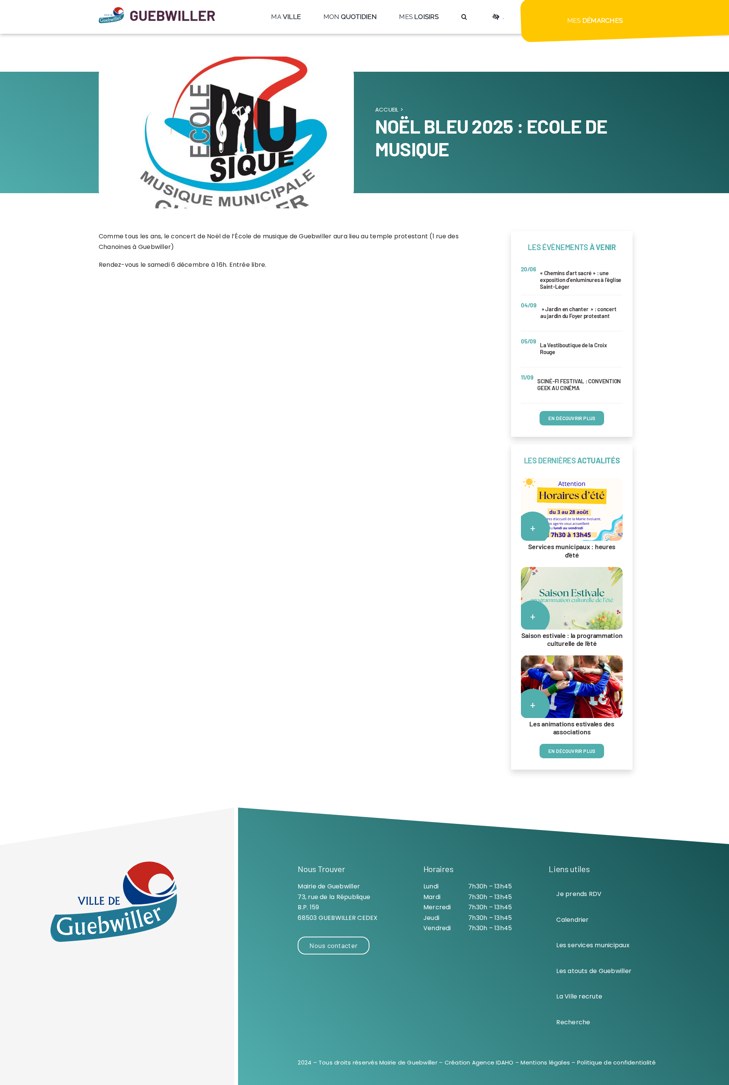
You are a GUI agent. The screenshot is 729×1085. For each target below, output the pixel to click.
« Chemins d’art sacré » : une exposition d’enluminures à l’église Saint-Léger (580, 279)
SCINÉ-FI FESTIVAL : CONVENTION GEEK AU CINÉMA (579, 384)
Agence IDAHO (493, 1062)
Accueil (387, 109)
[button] (464, 16)
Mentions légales (545, 1062)
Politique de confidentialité (616, 1062)
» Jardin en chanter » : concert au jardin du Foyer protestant (578, 312)
